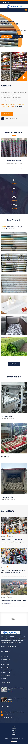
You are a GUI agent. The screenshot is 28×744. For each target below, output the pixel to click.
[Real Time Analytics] (14, 741)
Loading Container (7, 497)
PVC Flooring (6, 664)
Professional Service (14, 160)
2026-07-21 (10, 567)
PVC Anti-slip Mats (7, 672)
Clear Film (5, 661)
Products (14, 730)
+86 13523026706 (11, 118)
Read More (3, 154)
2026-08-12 (10, 536)
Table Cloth (5, 457)
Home (14, 726)
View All (14, 363)
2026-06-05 (10, 597)
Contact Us (7, 113)
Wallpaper (5, 678)
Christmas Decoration (7, 670)
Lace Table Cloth (7, 416)
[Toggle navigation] (26, 10)
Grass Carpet (6, 667)
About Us (14, 728)
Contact (14, 734)
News (14, 732)
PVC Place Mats (6, 675)
